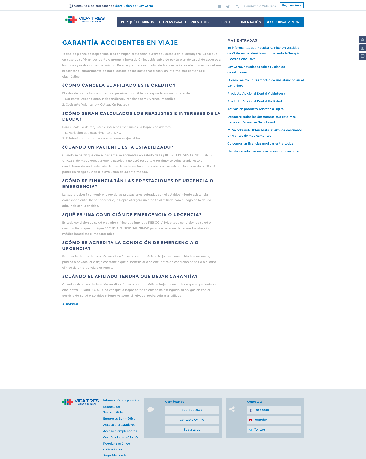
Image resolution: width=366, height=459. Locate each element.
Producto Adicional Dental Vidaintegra (256, 93)
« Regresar (70, 304)
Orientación (250, 22)
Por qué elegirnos (137, 22)
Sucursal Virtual (285, 22)
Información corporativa (121, 400)
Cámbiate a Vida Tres (260, 6)
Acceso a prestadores (119, 425)
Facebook (261, 410)
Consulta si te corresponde (113, 6)
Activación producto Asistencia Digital (255, 109)
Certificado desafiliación (121, 437)
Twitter (259, 429)
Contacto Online (192, 419)
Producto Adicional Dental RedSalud (254, 101)
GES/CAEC (226, 22)
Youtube (260, 419)
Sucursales (192, 429)
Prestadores (202, 22)
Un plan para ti (172, 22)
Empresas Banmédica (119, 418)
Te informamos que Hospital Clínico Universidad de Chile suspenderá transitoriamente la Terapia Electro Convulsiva (263, 53)
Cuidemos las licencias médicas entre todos (260, 143)
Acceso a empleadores (120, 431)
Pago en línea (291, 5)
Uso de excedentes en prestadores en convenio (263, 151)
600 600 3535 (192, 410)
